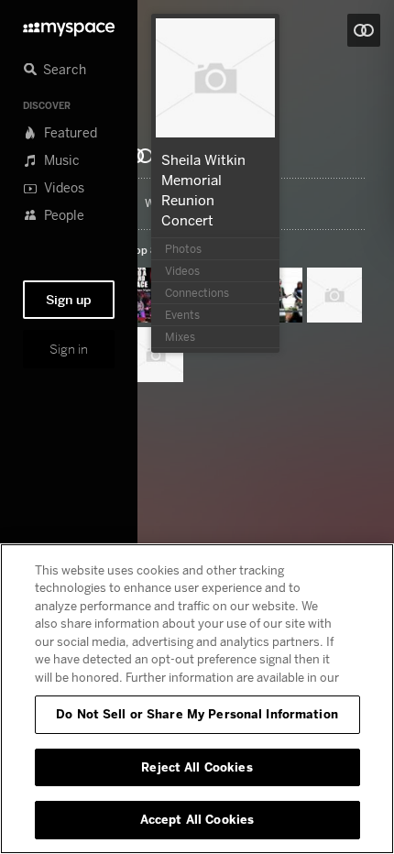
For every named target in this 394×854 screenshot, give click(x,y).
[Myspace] (69, 24)
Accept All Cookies (197, 819)
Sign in (68, 349)
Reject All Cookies (196, 767)
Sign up (69, 299)
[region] (197, 698)
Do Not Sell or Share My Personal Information (197, 714)
